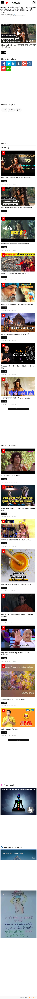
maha (11, 110)
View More (18, 740)
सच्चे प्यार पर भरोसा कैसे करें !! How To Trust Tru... (16, 540)
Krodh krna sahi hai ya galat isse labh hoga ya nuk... (18, 509)
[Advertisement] (18, 87)
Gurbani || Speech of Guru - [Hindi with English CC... (18, 367)
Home (2, 14)
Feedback (33, 997)
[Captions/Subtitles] (27, 41)
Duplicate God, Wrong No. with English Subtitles (15, 654)
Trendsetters (9, 14)
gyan (18, 110)
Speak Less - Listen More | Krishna (13, 699)
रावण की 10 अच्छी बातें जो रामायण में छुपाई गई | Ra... (16, 273)
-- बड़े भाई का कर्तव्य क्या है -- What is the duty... (16, 398)
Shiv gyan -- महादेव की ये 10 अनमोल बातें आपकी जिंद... (17, 178)
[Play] (4, 41)
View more (18, 409)
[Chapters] (23, 41)
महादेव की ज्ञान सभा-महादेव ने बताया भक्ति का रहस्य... (15, 244)
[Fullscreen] (33, 41)
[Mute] (30, 41)
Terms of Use (23, 997)
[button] (18, 33)
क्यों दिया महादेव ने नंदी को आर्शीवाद (10, 476)
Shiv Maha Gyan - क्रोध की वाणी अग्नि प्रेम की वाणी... (17, 208)
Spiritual (3, 52)
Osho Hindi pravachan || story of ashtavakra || (18, 304)
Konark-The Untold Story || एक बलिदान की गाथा (16, 334)
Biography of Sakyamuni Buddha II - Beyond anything (17, 615)
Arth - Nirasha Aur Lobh (9, 729)
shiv (4, 110)
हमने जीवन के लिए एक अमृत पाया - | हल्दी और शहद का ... (17, 584)
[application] (18, 33)
